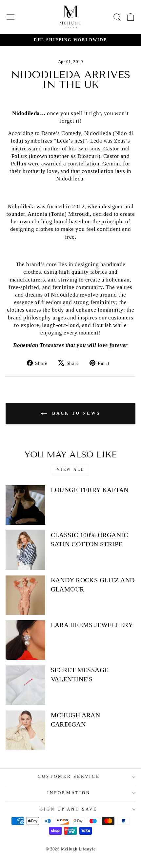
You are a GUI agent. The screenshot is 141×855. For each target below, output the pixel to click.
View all (71, 469)
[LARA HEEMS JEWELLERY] (25, 640)
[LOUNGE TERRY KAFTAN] (25, 505)
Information (69, 792)
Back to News (75, 413)
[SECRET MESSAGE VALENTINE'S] (25, 685)
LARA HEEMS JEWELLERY (92, 624)
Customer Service (69, 776)
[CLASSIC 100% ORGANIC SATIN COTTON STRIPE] (25, 550)
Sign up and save (69, 809)
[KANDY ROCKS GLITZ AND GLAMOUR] (25, 595)
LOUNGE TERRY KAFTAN (90, 489)
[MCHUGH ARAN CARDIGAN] (25, 730)
